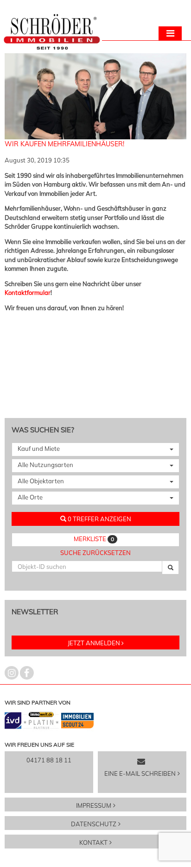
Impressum (93, 805)
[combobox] (95, 449)
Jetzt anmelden (94, 643)
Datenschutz (93, 824)
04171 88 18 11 (48, 760)
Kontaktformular (28, 292)
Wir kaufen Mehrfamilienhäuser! (64, 144)
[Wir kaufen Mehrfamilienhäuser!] (95, 134)
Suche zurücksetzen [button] (95, 552)
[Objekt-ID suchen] (170, 567)
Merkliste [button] (94, 539)
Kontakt (93, 842)
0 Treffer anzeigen (98, 519)
